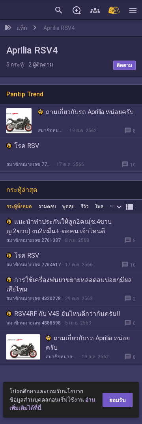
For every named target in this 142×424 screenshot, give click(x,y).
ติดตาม (124, 65)
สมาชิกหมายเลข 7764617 (29, 164)
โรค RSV (26, 145)
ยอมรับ (117, 400)
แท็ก (22, 28)
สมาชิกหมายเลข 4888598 (33, 323)
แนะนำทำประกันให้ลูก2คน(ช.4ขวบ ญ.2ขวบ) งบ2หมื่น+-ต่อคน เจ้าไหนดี (59, 226)
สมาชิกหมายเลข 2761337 (33, 240)
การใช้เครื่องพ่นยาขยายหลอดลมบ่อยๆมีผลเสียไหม (69, 284)
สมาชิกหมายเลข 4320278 (33, 298)
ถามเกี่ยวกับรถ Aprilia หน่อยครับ (90, 112)
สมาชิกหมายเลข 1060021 (51, 130)
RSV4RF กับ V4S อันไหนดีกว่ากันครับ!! (67, 313)
